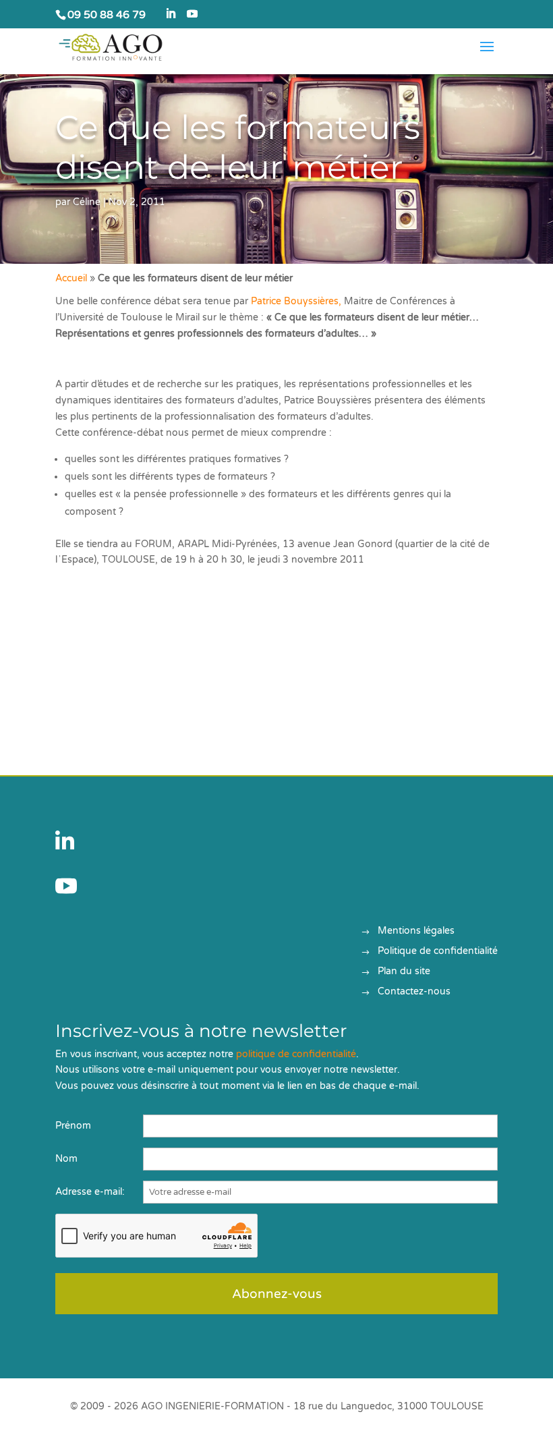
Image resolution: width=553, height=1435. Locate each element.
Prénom (73, 1125)
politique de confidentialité (296, 1054)
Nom (66, 1158)
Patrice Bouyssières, (297, 301)
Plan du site (404, 972)
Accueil (71, 278)
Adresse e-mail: (90, 1192)
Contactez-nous (414, 992)
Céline (86, 202)
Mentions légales (416, 931)
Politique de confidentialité (438, 952)
